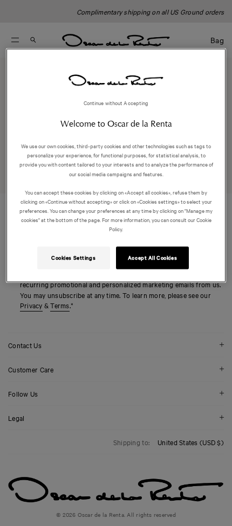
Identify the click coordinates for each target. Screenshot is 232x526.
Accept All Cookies (152, 257)
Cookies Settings (73, 257)
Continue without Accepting (116, 103)
